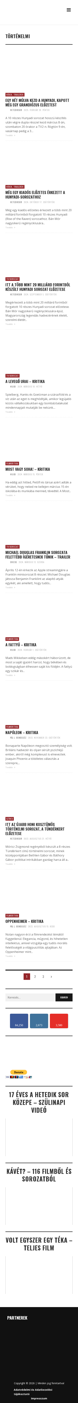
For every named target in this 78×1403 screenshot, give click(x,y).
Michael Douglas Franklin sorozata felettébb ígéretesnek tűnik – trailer (37, 554)
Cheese (13, 562)
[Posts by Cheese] (6, 562)
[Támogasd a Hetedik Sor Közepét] (39, 23)
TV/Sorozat (12, 279)
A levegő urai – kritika (25, 381)
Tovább (9, 135)
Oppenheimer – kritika (24, 921)
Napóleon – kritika (21, 732)
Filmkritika (12, 463)
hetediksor (16, 110)
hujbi (13, 386)
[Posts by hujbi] (6, 386)
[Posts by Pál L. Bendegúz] (6, 737)
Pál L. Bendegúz (18, 737)
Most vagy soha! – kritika (27, 469)
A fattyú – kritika (20, 644)
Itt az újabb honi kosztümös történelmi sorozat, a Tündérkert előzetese (35, 829)
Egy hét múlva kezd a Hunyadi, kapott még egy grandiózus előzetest (37, 102)
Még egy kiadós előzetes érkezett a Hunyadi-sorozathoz (35, 194)
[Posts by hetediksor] (6, 110)
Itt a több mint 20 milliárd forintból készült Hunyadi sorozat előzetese (37, 286)
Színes (9, 818)
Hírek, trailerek (15, 94)
